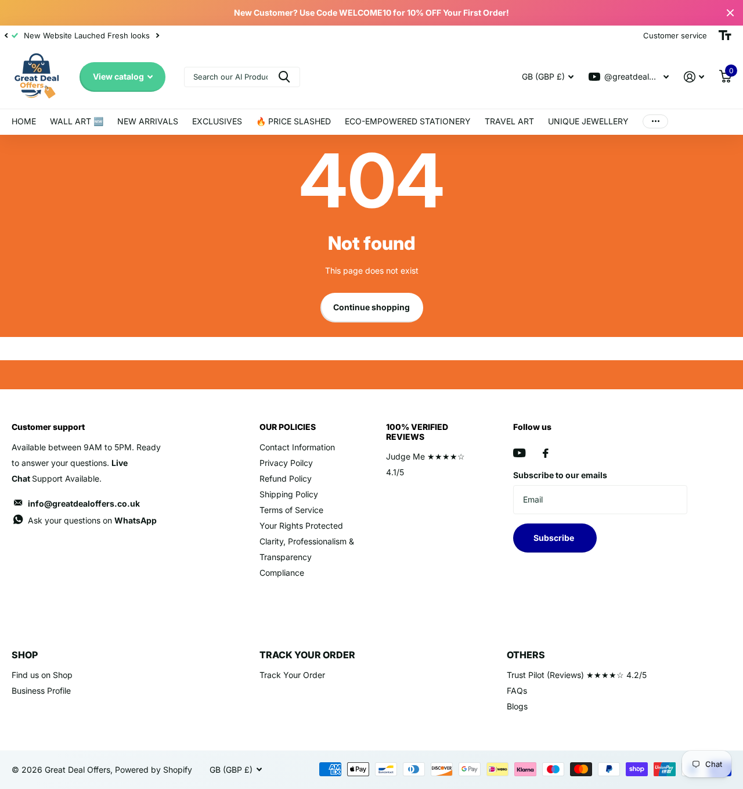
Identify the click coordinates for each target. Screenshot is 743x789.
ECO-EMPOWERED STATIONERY (408, 121)
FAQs (517, 690)
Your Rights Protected (301, 525)
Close (730, 13)
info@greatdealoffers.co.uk (84, 503)
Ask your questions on (92, 520)
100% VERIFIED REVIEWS (417, 431)
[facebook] (546, 453)
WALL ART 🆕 (76, 121)
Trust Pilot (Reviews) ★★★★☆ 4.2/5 (577, 675)
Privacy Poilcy (286, 463)
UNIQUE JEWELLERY (588, 121)
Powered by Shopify (153, 769)
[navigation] (6, 35)
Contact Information (297, 447)
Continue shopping (371, 307)
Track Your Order (292, 675)
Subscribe (554, 538)
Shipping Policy (288, 494)
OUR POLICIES (287, 427)
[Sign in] (694, 77)
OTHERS (526, 655)
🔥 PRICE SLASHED (293, 121)
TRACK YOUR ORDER (307, 655)
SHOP (25, 655)
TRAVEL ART (509, 121)
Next (157, 35)
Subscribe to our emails (560, 475)
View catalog (119, 76)
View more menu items (655, 122)
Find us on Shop (42, 675)
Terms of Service (291, 510)
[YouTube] (519, 453)
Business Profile (41, 690)
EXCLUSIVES (217, 121)
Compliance (281, 573)
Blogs (517, 706)
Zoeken (284, 77)
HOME (24, 121)
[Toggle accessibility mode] (725, 35)
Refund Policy (285, 478)
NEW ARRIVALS (147, 121)
